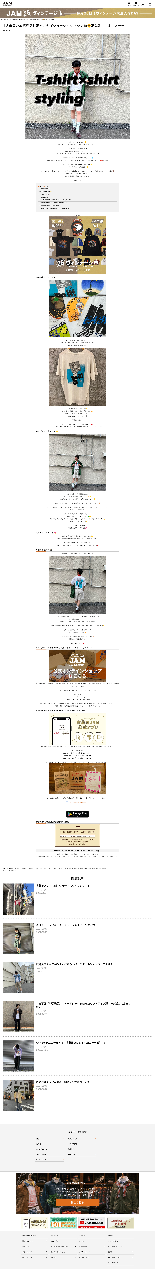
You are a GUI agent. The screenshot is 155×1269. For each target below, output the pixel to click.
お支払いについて (27, 1252)
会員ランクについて (84, 1252)
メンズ (61, 868)
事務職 (110, 1252)
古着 (71, 868)
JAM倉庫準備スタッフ (114, 1257)
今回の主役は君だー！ (44, 188)
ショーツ (25, 868)
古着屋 (77, 868)
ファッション (53, 868)
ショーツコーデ (34, 868)
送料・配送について (27, 1257)
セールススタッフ (113, 1262)
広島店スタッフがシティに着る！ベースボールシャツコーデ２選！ (74, 964)
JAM (4, 868)
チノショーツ (44, 868)
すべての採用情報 (113, 1241)
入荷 (67, 868)
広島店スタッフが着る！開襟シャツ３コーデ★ (63, 1081)
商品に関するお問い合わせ (58, 1252)
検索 (129, 5)
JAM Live (71, 1154)
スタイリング (72, 1139)
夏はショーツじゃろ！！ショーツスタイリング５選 (65, 925)
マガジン (39, 1144)
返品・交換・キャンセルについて (60, 1246)
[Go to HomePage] (1, 19)
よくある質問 (54, 1241)
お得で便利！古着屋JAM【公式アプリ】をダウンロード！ (53, 202)
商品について (25, 1246)
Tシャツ (18, 868)
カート (143, 5)
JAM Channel (41, 1154)
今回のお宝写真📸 (43, 197)
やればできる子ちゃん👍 (45, 191)
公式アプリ (71, 1149)
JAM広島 (10, 868)
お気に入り (136, 5)
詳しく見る (77, 1202)
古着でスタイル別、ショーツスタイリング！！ (63, 885)
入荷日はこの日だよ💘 (45, 194)
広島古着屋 (103, 868)
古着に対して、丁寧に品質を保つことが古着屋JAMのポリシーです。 (59, 208)
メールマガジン (41, 1159)
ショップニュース (42, 1149)
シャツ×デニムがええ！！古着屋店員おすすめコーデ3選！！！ (72, 1042)
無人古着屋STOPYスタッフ (115, 1246)
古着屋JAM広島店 (86, 868)
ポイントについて (84, 1257)
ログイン (81, 1241)
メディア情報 (72, 1144)
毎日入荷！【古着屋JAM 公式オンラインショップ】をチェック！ (55, 200)
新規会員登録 (83, 1246)
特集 (37, 1139)
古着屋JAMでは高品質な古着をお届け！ (49, 205)
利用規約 (53, 1257)
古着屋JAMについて (27, 1241)
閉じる (45, 186)
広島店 (14, 870)
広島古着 (95, 868)
